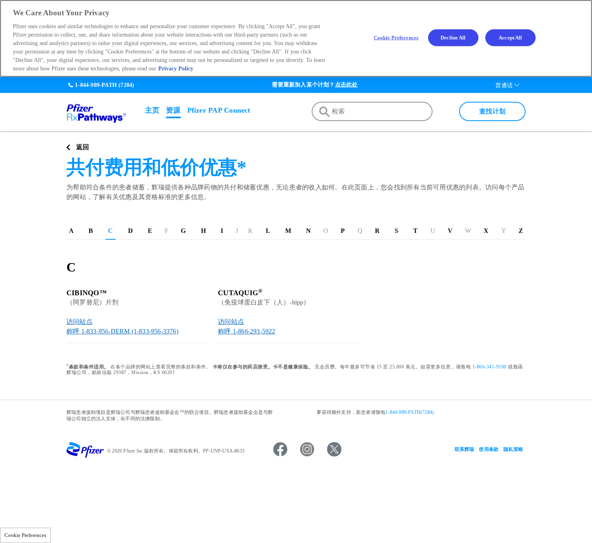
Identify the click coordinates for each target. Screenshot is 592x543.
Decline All (453, 38)
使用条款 (489, 449)
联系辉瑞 (464, 449)
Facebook (280, 449)
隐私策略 (513, 449)
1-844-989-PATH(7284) (409, 412)
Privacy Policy (175, 69)
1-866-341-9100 (489, 367)
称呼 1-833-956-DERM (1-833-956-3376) (122, 331)
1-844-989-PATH (96, 85)
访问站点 (79, 321)
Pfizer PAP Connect (218, 110)
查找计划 (492, 111)
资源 (173, 110)
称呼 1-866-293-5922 (246, 331)
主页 (152, 110)
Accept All (510, 38)
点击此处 (346, 85)
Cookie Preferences (25, 535)
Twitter (334, 449)
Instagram (307, 449)
